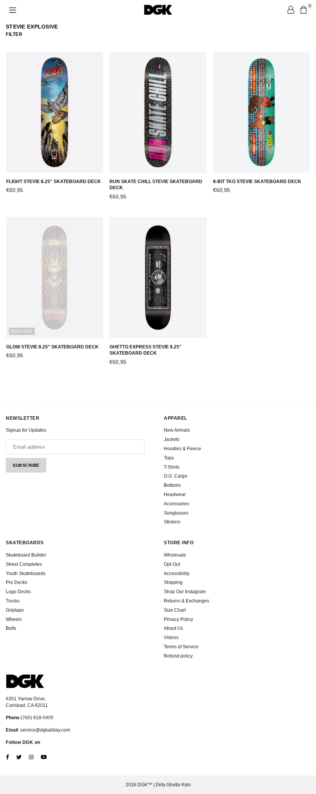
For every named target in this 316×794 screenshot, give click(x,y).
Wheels (14, 619)
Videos (171, 637)
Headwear (175, 494)
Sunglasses (176, 513)
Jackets (172, 439)
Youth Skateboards (25, 573)
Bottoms (172, 485)
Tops (169, 458)
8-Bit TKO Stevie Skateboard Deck (257, 181)
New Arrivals (177, 430)
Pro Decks (16, 582)
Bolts (11, 628)
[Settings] (290, 9)
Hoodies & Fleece (182, 448)
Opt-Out (172, 564)
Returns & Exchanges (186, 601)
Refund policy (178, 656)
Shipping (173, 582)
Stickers (172, 522)
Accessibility (177, 573)
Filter (14, 34)
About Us (173, 628)
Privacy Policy (178, 619)
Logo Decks (18, 591)
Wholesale (175, 555)
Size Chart (175, 610)
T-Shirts (172, 467)
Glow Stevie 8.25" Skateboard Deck (52, 347)
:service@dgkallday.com (44, 730)
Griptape (15, 610)
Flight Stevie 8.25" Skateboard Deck (53, 181)
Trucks (13, 601)
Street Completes (24, 564)
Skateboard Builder (26, 555)
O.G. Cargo (175, 476)
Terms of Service (181, 646)
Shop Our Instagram (185, 591)
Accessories (176, 503)
